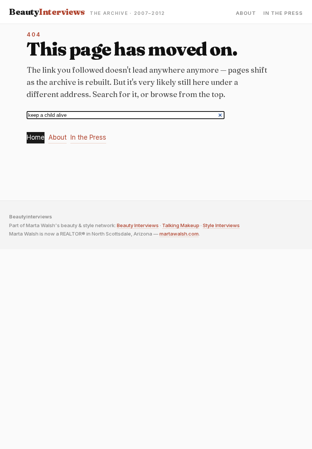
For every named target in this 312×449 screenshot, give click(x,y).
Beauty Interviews (138, 225)
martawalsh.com (179, 234)
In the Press (283, 13)
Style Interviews (221, 225)
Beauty (46, 12)
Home (36, 137)
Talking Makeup (180, 225)
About (246, 13)
